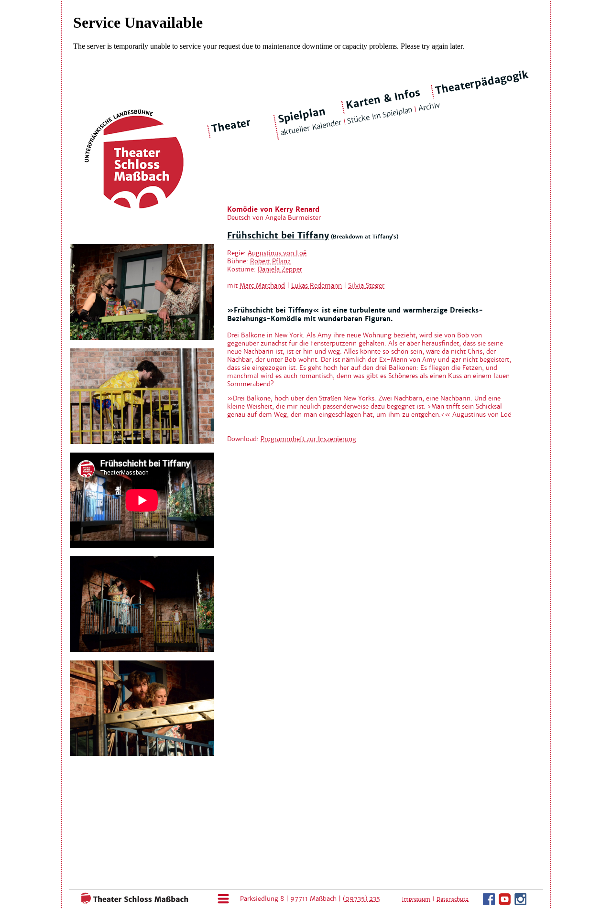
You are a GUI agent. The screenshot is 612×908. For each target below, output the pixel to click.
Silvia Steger (366, 285)
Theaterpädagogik (482, 82)
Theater (231, 125)
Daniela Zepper (280, 269)
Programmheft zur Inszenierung (308, 439)
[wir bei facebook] (489, 903)
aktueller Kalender (311, 127)
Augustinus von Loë (277, 253)
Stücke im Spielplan (380, 115)
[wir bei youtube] (505, 903)
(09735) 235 (361, 899)
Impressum (416, 899)
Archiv (428, 106)
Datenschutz (453, 899)
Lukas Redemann (316, 285)
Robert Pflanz (270, 261)
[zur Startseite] (132, 902)
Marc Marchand (262, 285)
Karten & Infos (383, 98)
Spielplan (301, 115)
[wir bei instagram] (520, 903)
